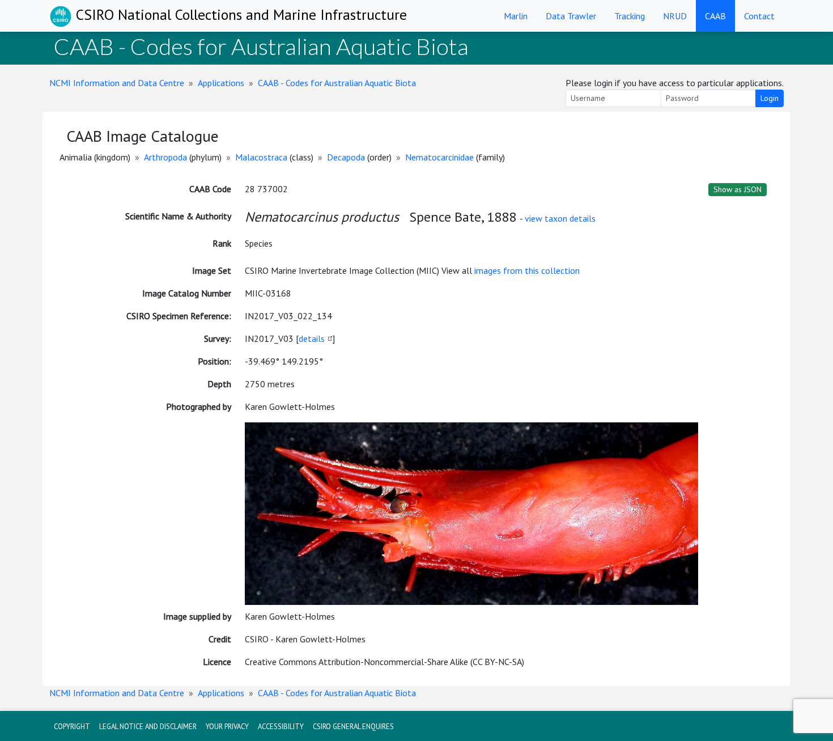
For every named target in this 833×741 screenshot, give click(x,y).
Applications (221, 82)
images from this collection (527, 270)
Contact (759, 16)
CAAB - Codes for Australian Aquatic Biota (337, 82)
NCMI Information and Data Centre (116, 82)
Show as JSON (737, 189)
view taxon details (560, 218)
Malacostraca (261, 157)
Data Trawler (571, 16)
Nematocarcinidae (439, 157)
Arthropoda (165, 157)
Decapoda (346, 157)
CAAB (715, 16)
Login (769, 98)
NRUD (675, 16)
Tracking (629, 16)
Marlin (516, 16)
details (312, 338)
